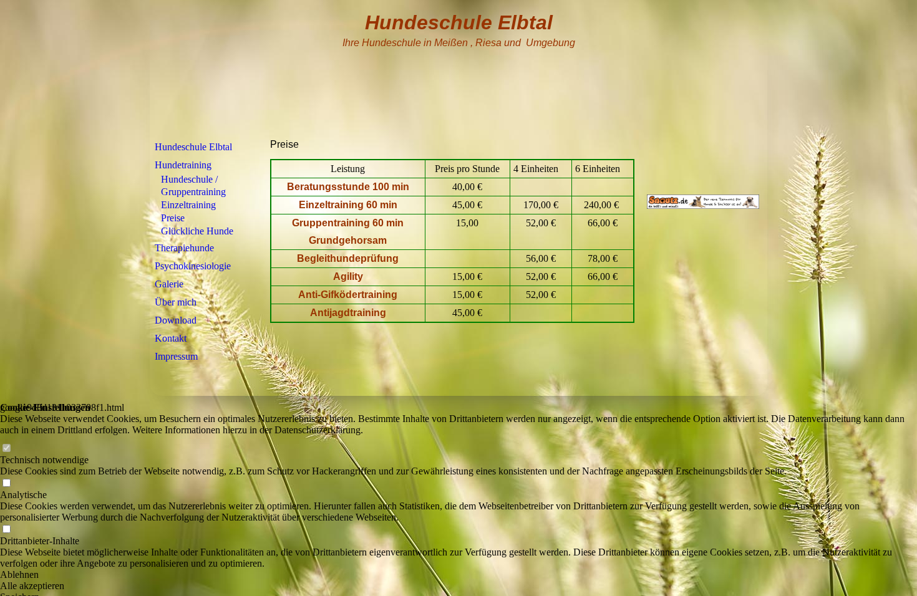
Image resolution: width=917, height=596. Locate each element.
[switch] (6, 448)
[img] (458, 70)
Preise (173, 218)
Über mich (175, 302)
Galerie (169, 284)
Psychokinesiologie (193, 266)
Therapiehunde (184, 248)
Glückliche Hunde (197, 231)
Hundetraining (183, 165)
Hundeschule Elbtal (193, 147)
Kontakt (171, 338)
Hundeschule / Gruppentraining (193, 185)
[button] (458, 574)
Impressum (176, 356)
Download (175, 320)
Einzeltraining (188, 204)
